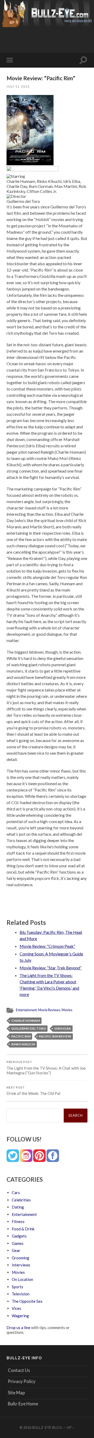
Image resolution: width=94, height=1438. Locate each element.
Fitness (18, 1221)
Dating (18, 1207)
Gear (16, 1250)
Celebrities (21, 1200)
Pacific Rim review (55, 1036)
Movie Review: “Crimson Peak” (47, 946)
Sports (17, 1286)
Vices (16, 1308)
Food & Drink (23, 1228)
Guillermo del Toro (28, 1028)
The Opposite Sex (27, 1301)
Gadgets (19, 1236)
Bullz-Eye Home (23, 1403)
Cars (16, 1192)
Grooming (20, 1257)
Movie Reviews (49, 1010)
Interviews (21, 1264)
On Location (22, 1279)
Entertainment (26, 1010)
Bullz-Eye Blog (47, 1427)
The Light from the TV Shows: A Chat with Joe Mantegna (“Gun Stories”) (46, 1067)
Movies (67, 1010)
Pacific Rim (21, 1036)
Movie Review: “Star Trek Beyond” (50, 967)
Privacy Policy (22, 1381)
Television (21, 1293)
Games (18, 1243)
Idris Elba (62, 1028)
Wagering (20, 1315)
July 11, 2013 (18, 86)
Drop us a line (18, 1327)
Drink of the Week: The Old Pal (33, 1091)
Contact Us (19, 1370)
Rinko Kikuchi (23, 1044)
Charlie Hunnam (25, 1021)
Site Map (16, 1392)
